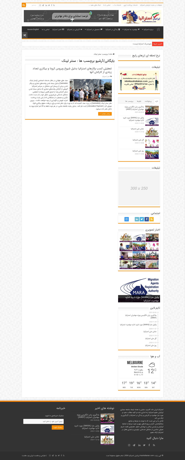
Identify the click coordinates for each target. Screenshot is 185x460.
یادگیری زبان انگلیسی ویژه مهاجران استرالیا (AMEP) (134, 108)
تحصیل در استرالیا (93, 29)
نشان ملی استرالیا (137, 128)
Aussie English (33, 29)
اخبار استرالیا (56, 29)
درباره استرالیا (148, 29)
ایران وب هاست (27, 455)
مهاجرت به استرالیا (130, 29)
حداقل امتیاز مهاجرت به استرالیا (140, 43)
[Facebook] (51, 5)
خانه (158, 29)
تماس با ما (106, 5)
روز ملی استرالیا (138, 150)
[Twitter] (49, 5)
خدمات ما (117, 5)
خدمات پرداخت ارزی (130, 5)
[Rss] (54, 5)
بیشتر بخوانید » (105, 113)
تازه (156, 101)
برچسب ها (129, 101)
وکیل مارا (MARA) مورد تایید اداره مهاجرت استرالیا (133, 119)
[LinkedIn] (46, 5)
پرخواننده (148, 101)
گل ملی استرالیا (138, 140)
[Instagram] (40, 5)
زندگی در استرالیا (112, 29)
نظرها (139, 101)
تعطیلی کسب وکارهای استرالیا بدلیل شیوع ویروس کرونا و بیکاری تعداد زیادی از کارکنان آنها (72, 70)
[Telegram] (43, 5)
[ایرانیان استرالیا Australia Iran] (141, 16)
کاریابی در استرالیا (73, 29)
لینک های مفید (95, 5)
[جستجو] (24, 5)
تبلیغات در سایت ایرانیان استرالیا (151, 5)
